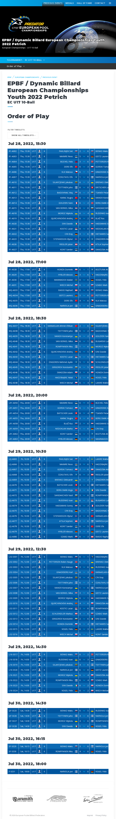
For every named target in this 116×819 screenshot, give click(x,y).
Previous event (50, 77)
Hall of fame (84, 3)
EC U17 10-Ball (33, 60)
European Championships (27, 77)
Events (53, 3)
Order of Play (14, 66)
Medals (69, 3)
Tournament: (14, 60)
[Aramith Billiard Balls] (22, 798)
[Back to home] (27, 23)
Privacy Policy (101, 815)
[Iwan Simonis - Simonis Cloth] (93, 798)
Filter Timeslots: (16, 130)
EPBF (9, 77)
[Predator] (58, 798)
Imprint (90, 815)
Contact (100, 3)
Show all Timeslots (23, 135)
